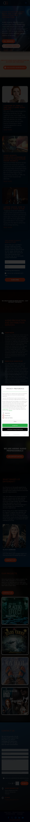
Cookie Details (6, 434)
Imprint (25, 434)
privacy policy (5, 409)
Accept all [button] (15, 425)
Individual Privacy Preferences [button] (15, 429)
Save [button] (15, 421)
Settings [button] (10, 410)
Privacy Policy (16, 434)
